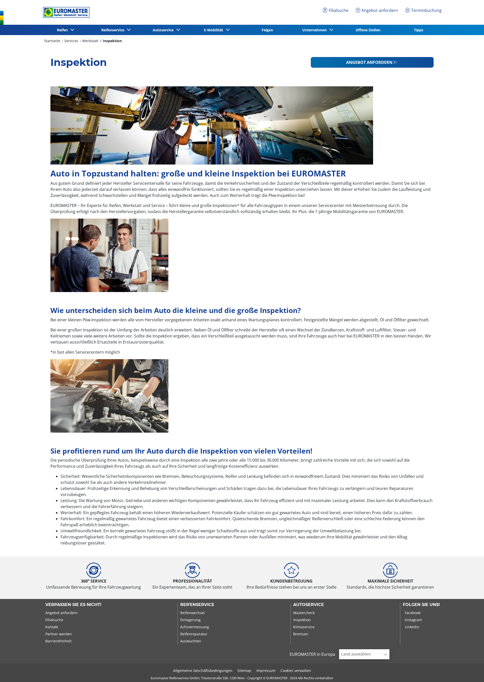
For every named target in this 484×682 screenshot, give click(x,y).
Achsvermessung (194, 626)
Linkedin (412, 626)
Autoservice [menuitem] (164, 30)
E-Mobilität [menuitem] (214, 30)
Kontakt (51, 626)
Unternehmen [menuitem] (315, 30)
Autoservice (308, 605)
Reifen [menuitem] (63, 30)
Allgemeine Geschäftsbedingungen (202, 670)
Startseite (52, 40)
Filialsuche (54, 619)
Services (71, 40)
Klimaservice (304, 626)
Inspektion (112, 40)
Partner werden (58, 634)
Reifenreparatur (193, 634)
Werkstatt (90, 40)
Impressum (266, 670)
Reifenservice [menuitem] (113, 30)
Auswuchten (190, 641)
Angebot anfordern (369, 62)
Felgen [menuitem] (267, 30)
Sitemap (244, 670)
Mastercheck (304, 612)
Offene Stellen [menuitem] (368, 30)
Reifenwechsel (192, 612)
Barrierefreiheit (58, 641)
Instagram (413, 619)
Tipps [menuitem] (418, 30)
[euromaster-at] (64, 12)
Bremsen (300, 634)
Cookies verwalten (296, 670)
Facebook (412, 612)
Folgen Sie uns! (421, 605)
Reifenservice (197, 605)
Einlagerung (190, 619)
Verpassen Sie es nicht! (73, 605)
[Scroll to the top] (470, 671)
